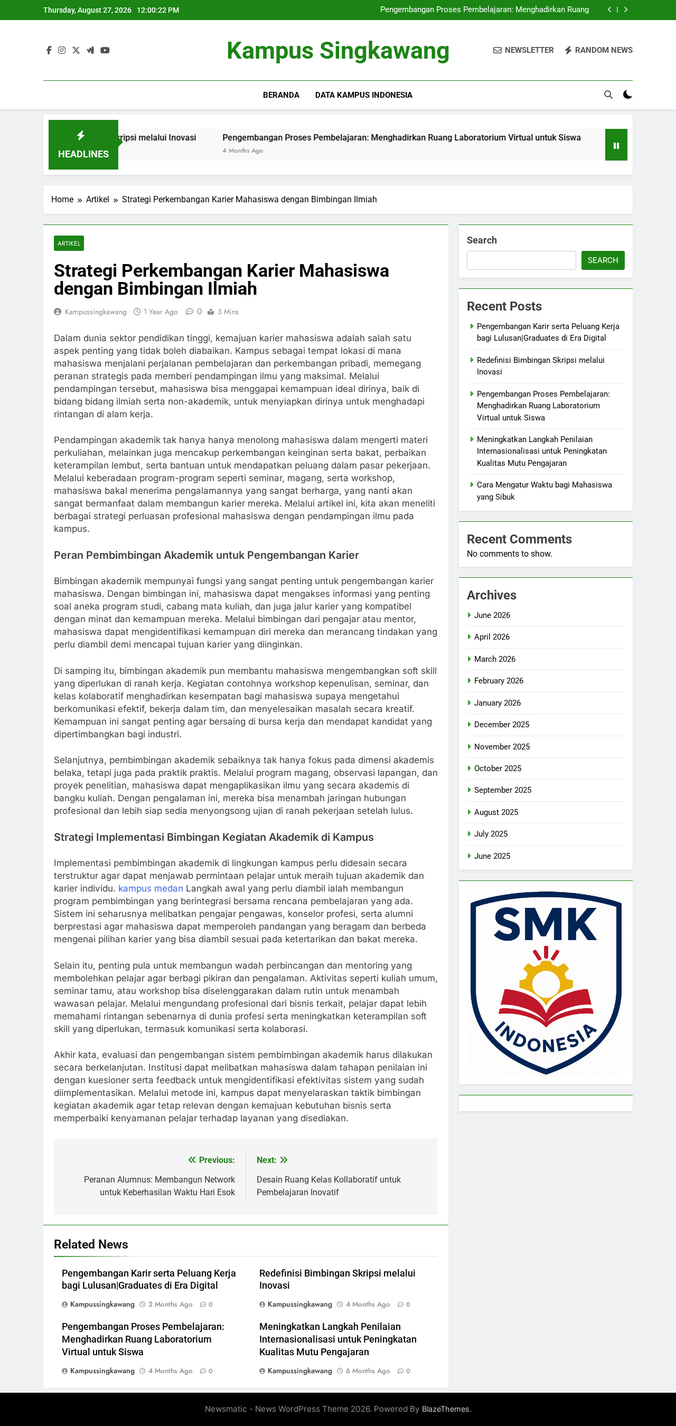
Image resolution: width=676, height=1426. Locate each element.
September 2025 (502, 790)
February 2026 (498, 681)
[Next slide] (625, 9)
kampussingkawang (96, 311)
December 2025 (501, 724)
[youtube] (105, 50)
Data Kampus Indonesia (363, 95)
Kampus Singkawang (338, 50)
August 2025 (496, 812)
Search (482, 240)
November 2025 (502, 747)
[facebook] (49, 50)
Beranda (281, 95)
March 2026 (494, 659)
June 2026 (492, 615)
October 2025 (497, 768)
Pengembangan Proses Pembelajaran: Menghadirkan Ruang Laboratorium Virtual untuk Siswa (484, 10)
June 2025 (492, 856)
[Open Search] (608, 94)
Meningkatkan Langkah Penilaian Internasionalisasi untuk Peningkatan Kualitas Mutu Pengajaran (338, 1339)
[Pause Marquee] (616, 145)
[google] (90, 50)
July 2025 (491, 834)
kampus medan (150, 888)
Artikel (69, 243)
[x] (76, 50)
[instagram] (62, 50)
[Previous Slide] (610, 9)
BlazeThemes (446, 1408)
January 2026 (497, 703)
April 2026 (492, 637)
